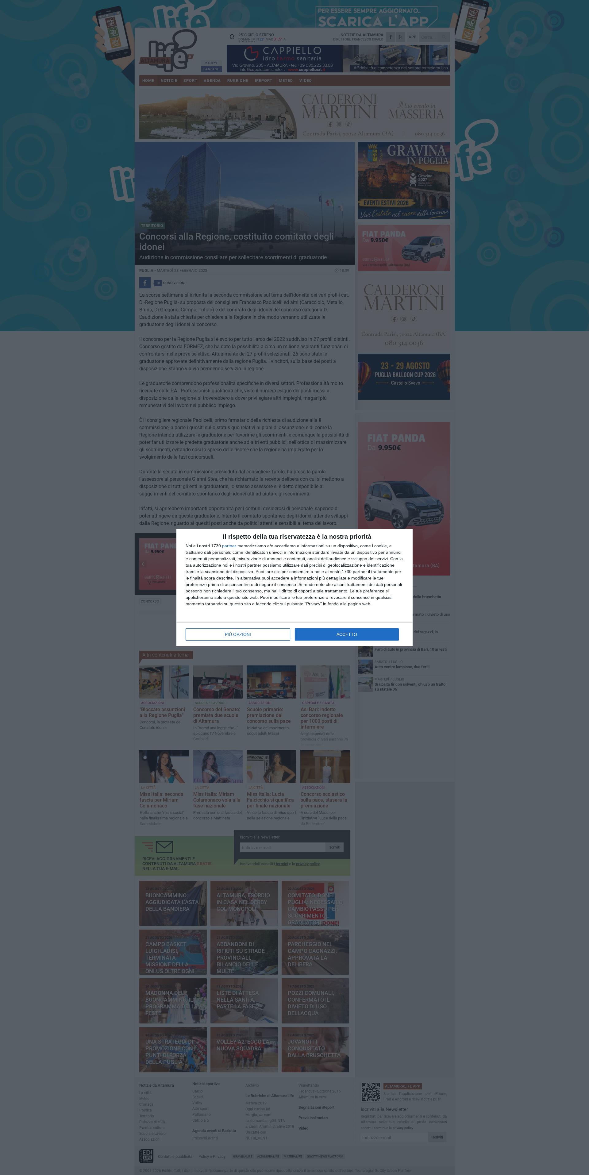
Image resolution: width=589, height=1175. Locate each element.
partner (229, 546)
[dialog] (294, 587)
